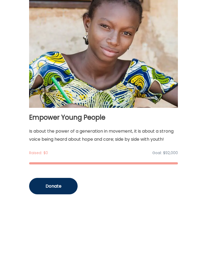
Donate (53, 186)
